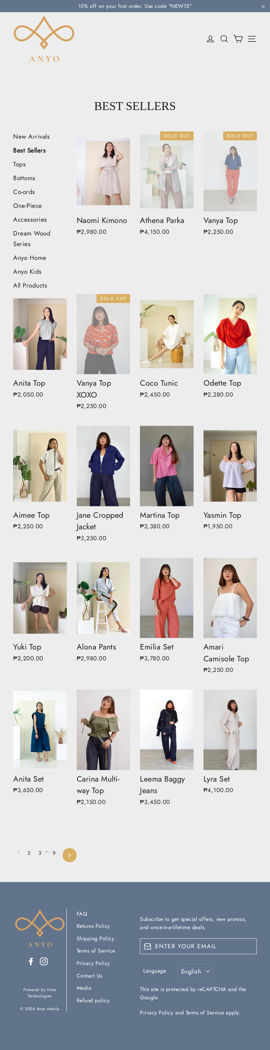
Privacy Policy (93, 963)
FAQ (82, 914)
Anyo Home (29, 257)
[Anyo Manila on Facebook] (31, 960)
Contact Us (89, 976)
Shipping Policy (95, 938)
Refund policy (93, 1000)
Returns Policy (93, 926)
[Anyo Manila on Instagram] (44, 960)
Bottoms (24, 178)
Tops (19, 164)
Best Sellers (29, 150)
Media (84, 988)
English (191, 971)
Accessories (30, 219)
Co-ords (24, 191)
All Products (30, 285)
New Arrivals (31, 136)
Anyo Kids (27, 271)
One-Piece (27, 205)
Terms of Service (96, 950)
